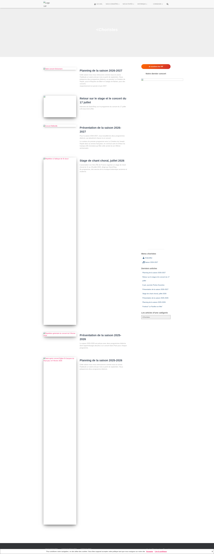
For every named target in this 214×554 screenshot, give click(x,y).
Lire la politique (161, 551)
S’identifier (148, 258)
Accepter (149, 551)
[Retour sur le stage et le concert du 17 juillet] (59, 106)
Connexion (157, 4)
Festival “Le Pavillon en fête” (152, 306)
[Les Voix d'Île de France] (48, 4)
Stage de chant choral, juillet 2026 (102, 160)
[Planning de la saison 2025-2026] (59, 441)
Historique (141, 4)
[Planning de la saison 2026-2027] (59, 69)
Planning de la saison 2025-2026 (101, 360)
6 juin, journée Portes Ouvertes (153, 285)
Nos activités (128, 4)
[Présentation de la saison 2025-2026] (59, 334)
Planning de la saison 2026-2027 (101, 70)
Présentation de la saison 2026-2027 (155, 289)
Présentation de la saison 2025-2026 (155, 298)
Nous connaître (112, 4)
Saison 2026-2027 (151, 262)
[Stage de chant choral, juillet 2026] (59, 241)
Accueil (99, 4)
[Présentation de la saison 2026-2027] (59, 126)
